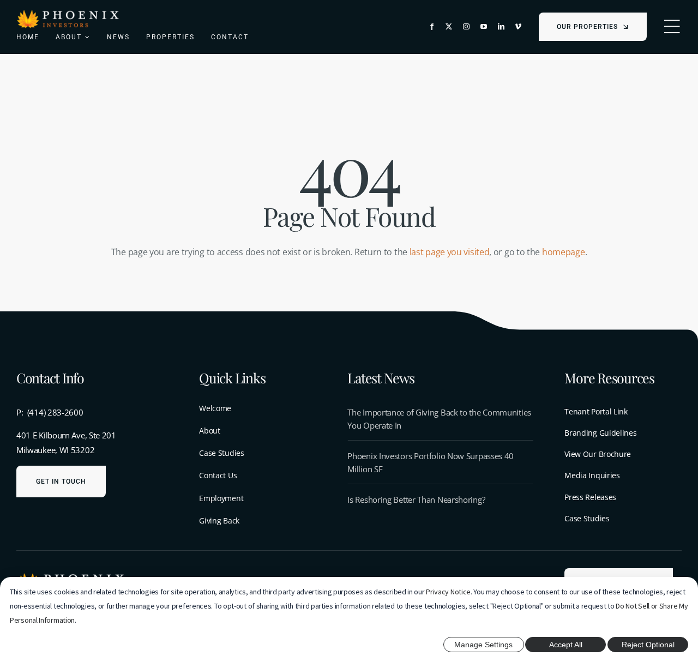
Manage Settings (483, 644)
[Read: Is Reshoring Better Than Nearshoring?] (440, 499)
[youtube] (483, 26)
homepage (563, 252)
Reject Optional (648, 644)
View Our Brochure (597, 454)
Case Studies (586, 518)
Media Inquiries (592, 475)
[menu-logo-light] (68, 12)
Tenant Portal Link (596, 411)
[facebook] (432, 26)
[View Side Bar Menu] (671, 26)
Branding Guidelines (600, 433)
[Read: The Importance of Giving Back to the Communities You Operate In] (440, 419)
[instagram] (466, 26)
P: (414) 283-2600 (49, 412)
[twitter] (449, 26)
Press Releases (590, 497)
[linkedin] (501, 26)
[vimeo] (518, 26)
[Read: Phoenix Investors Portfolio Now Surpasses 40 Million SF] (440, 462)
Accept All (565, 644)
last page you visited (450, 252)
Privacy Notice (448, 592)
